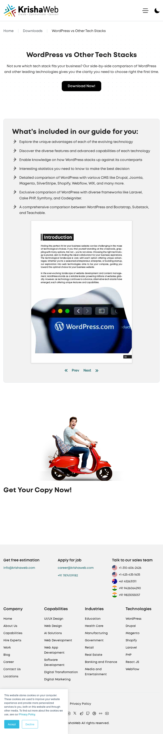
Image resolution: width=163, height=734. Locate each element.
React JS (132, 662)
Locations (10, 676)
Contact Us (12, 669)
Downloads (32, 31)
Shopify (131, 640)
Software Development (54, 662)
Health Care (94, 626)
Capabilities (12, 633)
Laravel (131, 647)
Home (8, 31)
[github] (88, 713)
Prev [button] (75, 370)
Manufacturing (96, 633)
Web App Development (54, 650)
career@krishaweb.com (76, 568)
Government (94, 640)
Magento (132, 633)
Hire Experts (12, 640)
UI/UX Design (53, 619)
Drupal (131, 626)
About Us (10, 626)
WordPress (133, 619)
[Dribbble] (94, 713)
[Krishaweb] (31, 10)
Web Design (53, 626)
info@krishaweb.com (19, 568)
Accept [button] (12, 724)
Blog (6, 655)
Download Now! (81, 86)
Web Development (58, 640)
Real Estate (93, 655)
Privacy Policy (27, 714)
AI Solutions (53, 633)
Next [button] (87, 370)
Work (7, 647)
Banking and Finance (101, 662)
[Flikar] (100, 713)
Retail (89, 647)
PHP (129, 655)
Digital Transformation (61, 672)
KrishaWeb (73, 723)
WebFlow (132, 669)
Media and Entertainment (96, 671)
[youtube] (107, 713)
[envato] (81, 713)
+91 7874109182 (68, 575)
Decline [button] (29, 724)
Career (8, 662)
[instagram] (69, 713)
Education (93, 619)
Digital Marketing (57, 679)
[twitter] (75, 713)
